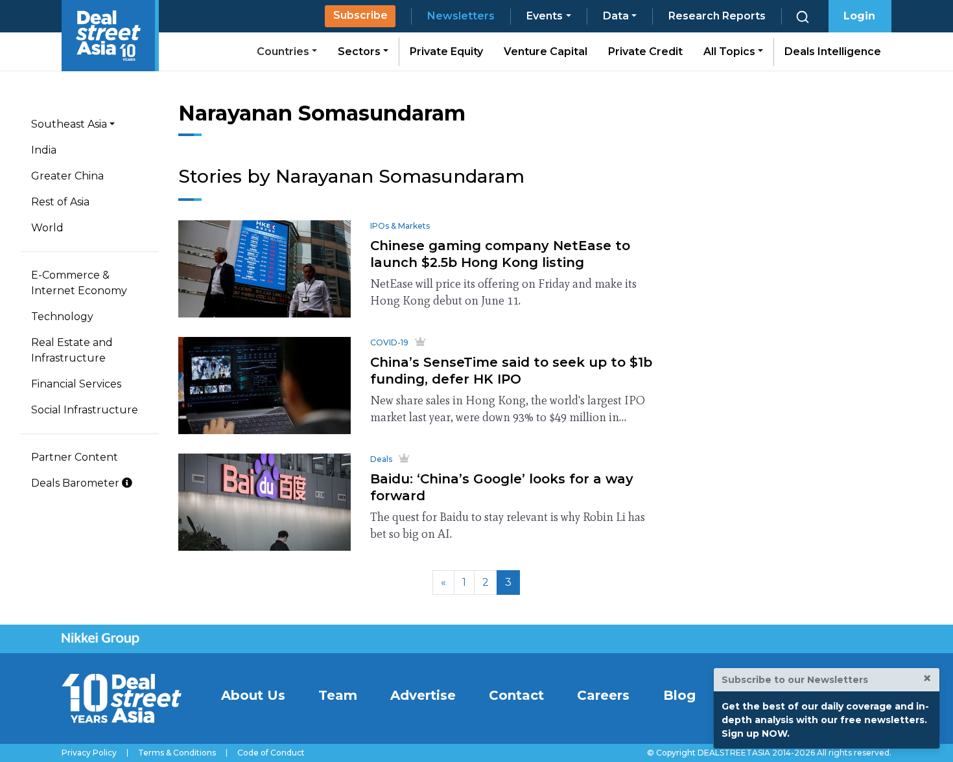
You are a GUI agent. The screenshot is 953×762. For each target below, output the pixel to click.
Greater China (67, 176)
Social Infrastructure (84, 410)
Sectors (360, 51)
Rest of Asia (60, 202)
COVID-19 (389, 342)
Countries (284, 51)
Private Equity (446, 51)
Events (544, 16)
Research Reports (717, 16)
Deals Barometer (76, 483)
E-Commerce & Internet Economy (79, 283)
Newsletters (461, 16)
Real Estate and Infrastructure (72, 350)
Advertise (423, 695)
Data (616, 16)
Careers (603, 695)
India (43, 150)
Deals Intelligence (832, 51)
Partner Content (74, 457)
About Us (253, 695)
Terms (177, 753)
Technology (62, 316)
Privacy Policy (89, 753)
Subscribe (360, 15)
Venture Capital (545, 51)
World (47, 228)
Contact (516, 695)
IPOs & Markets (400, 226)
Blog (679, 695)
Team (337, 695)
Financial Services (76, 384)
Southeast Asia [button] (69, 124)
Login (859, 16)
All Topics (730, 51)
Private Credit (645, 51)
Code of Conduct (271, 753)
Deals (381, 459)
